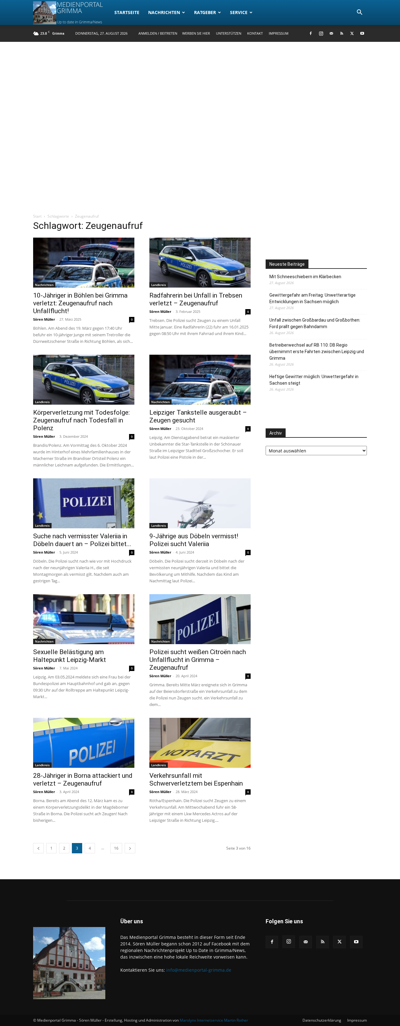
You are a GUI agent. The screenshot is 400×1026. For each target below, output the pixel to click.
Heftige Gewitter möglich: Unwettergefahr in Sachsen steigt (313, 380)
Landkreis (158, 285)
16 (116, 848)
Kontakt (255, 33)
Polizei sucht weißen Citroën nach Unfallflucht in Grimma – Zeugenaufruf (197, 659)
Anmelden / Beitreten (157, 33)
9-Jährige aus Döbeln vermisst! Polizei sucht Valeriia (193, 540)
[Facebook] (310, 33)
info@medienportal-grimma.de (198, 970)
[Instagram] (321, 33)
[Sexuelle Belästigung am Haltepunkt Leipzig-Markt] (83, 619)
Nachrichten (164, 12)
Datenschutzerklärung (321, 1020)
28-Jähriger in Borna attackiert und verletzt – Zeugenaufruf (82, 779)
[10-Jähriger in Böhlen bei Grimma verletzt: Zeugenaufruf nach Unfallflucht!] (83, 263)
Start (37, 216)
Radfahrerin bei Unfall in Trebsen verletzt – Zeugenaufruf (195, 299)
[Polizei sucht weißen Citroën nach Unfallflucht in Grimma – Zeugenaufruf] (200, 619)
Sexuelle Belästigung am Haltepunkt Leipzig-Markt (69, 655)
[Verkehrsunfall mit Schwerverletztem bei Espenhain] (200, 743)
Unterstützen (228, 33)
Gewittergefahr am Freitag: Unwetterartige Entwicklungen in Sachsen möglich (312, 298)
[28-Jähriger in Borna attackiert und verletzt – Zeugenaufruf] (83, 743)
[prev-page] (38, 848)
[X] (352, 33)
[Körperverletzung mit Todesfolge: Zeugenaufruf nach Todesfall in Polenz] (83, 380)
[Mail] (331, 33)
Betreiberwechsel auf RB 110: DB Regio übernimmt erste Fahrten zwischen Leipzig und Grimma (316, 352)
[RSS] (341, 33)
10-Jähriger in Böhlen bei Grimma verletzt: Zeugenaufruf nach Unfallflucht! (80, 303)
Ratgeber (205, 12)
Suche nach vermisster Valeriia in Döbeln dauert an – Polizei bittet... (82, 540)
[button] (359, 13)
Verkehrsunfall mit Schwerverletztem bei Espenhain (196, 779)
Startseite (126, 12)
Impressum (278, 33)
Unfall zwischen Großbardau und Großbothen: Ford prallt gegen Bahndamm (314, 323)
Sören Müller (44, 319)
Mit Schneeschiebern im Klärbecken (305, 276)
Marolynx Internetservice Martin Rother (214, 1020)
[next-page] (130, 848)
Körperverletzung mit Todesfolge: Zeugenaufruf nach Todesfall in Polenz (81, 420)
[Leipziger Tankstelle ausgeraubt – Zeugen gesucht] (200, 380)
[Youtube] (362, 33)
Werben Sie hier (196, 33)
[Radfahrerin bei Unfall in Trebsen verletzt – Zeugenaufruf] (200, 263)
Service (239, 12)
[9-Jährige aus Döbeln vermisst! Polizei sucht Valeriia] (200, 503)
